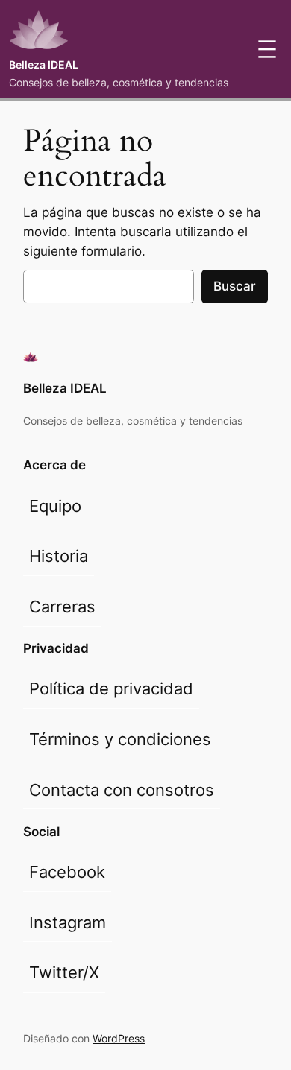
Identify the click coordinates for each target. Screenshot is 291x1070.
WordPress (119, 1038)
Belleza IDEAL (43, 64)
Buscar (234, 286)
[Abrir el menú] (267, 49)
